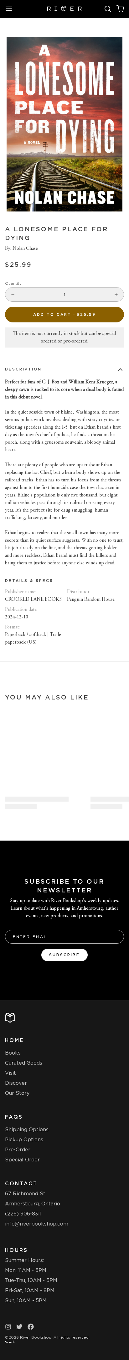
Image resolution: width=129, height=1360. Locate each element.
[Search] (107, 9)
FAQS (14, 1117)
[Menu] (11, 9)
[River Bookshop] (64, 8)
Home (14, 1040)
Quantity (13, 283)
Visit (10, 1073)
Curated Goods (23, 1063)
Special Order (22, 1160)
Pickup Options (24, 1140)
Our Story (17, 1093)
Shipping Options (27, 1129)
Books (13, 1053)
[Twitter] (19, 1327)
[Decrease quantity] (12, 294)
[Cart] (120, 9)
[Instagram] (8, 1327)
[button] (64, 314)
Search (10, 1342)
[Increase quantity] (116, 294)
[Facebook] (31, 1327)
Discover (16, 1083)
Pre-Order (17, 1150)
